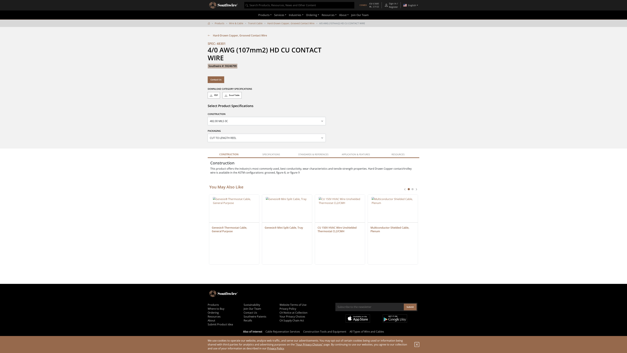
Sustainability (252, 305)
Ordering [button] (311, 15)
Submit (410, 306)
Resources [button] (328, 15)
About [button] (343, 15)
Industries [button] (295, 15)
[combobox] (299, 5)
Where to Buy (216, 309)
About (211, 320)
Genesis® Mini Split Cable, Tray (284, 227)
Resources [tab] (398, 154)
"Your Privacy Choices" (309, 344)
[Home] (209, 23)
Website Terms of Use (293, 305)
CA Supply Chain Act (292, 320)
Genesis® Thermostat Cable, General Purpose (230, 229)
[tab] (409, 189)
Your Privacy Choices (292, 316)
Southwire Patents (255, 316)
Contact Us (215, 79)
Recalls (248, 320)
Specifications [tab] (271, 154)
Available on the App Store (358, 318)
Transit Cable (255, 23)
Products (219, 23)
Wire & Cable (236, 23)
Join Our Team (360, 15)
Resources (214, 316)
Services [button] (279, 15)
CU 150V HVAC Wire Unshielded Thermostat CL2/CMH (337, 229)
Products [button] (264, 15)
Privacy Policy (275, 348)
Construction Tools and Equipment (324, 331)
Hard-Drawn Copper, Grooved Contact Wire (290, 23)
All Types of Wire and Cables (367, 331)
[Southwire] (224, 5)
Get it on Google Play (395, 318)
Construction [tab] (229, 154)
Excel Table (234, 95)
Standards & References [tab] (313, 154)
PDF (216, 95)
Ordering (213, 312)
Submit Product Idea (220, 324)
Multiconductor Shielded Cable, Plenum (390, 229)
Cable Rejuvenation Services (282, 331)
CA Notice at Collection (293, 312)
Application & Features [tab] (356, 154)
